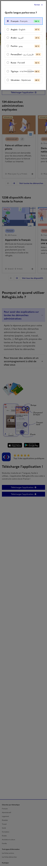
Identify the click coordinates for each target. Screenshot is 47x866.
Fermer (37, 5)
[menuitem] (23, 21)
